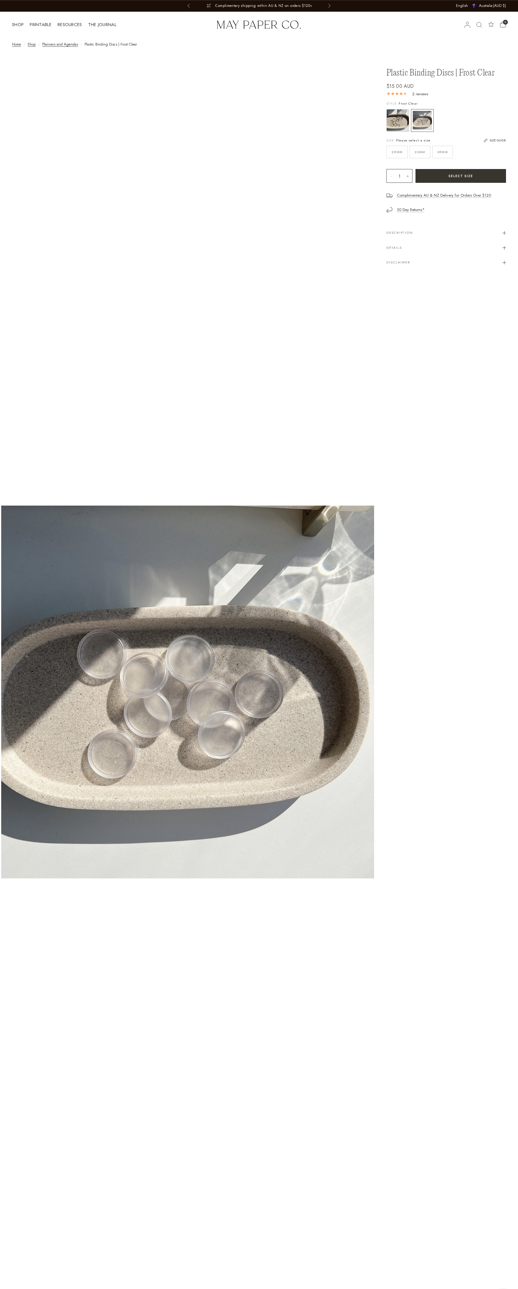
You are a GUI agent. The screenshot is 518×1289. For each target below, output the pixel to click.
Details (394, 247)
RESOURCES (70, 24)
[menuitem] (19, 24)
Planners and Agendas (60, 44)
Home (16, 44)
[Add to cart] (460, 176)
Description (399, 232)
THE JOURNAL (102, 24)
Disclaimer (398, 262)
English (462, 5)
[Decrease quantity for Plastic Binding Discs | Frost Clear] (391, 176)
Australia (492, 5)
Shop (32, 44)
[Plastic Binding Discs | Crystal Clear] (398, 120)
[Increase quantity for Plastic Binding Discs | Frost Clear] (407, 176)
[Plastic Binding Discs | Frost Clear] (422, 120)
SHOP (18, 24)
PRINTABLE (41, 24)
